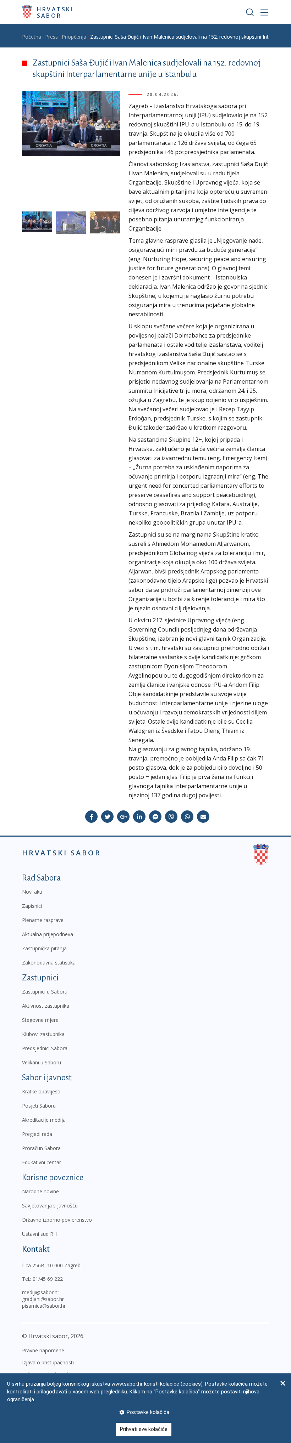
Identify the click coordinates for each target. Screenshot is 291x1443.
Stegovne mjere (40, 1020)
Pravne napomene (43, 1350)
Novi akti (32, 891)
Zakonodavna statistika (49, 962)
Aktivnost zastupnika (45, 1005)
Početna (31, 36)
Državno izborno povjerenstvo (57, 1219)
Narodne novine (40, 1191)
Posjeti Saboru (39, 1105)
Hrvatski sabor (55, 12)
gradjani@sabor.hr (43, 1299)
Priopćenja (74, 36)
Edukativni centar (41, 1162)
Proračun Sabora (41, 1148)
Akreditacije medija (44, 1119)
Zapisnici (32, 905)
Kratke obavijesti (41, 1091)
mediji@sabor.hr (40, 1292)
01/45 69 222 (48, 1278)
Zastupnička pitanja (44, 948)
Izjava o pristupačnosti (48, 1362)
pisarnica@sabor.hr (44, 1305)
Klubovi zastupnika (43, 1034)
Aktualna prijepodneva (47, 934)
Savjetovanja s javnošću (50, 1205)
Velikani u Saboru (41, 1062)
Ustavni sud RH (39, 1233)
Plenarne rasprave (43, 920)
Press (51, 36)
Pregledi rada (37, 1134)
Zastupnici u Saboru (44, 991)
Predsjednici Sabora (44, 1048)
